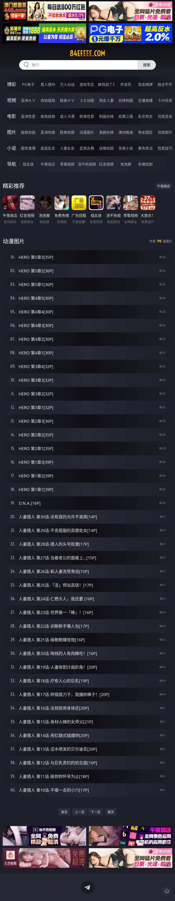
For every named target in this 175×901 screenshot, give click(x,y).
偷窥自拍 (28, 132)
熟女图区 (145, 132)
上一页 (79, 812)
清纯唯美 (125, 132)
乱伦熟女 (145, 116)
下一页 (95, 812)
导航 (11, 164)
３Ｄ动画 (87, 100)
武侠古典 (87, 148)
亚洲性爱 (28, 116)
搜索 (146, 64)
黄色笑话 (145, 148)
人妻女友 (67, 148)
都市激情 (28, 148)
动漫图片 (87, 132)
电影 (11, 116)
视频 (11, 100)
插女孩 (28, 164)
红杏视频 (106, 164)
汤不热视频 (87, 164)
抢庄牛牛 (165, 84)
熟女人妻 (106, 100)
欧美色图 (67, 132)
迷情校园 (106, 148)
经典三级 (125, 116)
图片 (11, 132)
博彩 (11, 84)
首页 (64, 812)
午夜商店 (48, 164)
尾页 (111, 812)
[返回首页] (166, 891)
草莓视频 (67, 164)
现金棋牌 (145, 84)
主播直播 (145, 100)
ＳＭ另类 (165, 100)
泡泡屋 (125, 164)
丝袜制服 (125, 100)
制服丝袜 (106, 116)
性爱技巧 (165, 148)
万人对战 (67, 84)
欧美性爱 (87, 116)
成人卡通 (67, 116)
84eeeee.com (87, 53)
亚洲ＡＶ (28, 100)
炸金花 (125, 84)
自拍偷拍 (48, 100)
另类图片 (165, 132)
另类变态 (165, 116)
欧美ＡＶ (67, 100)
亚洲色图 (48, 132)
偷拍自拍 (48, 116)
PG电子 (28, 84)
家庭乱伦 (48, 148)
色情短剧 (145, 164)
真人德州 (48, 84)
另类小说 (125, 148)
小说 (11, 148)
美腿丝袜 (106, 132)
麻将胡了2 (106, 84)
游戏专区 (87, 84)
